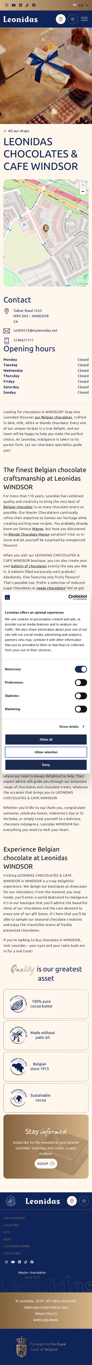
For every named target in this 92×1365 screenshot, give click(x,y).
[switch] (81, 682)
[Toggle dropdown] (87, 5)
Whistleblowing (46, 1320)
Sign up (42, 1164)
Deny (46, 765)
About (7, 1239)
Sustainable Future (16, 1246)
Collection (11, 1225)
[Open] (84, 19)
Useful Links (11, 1253)
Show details (69, 726)
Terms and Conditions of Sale (46, 1308)
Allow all (46, 739)
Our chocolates (14, 1218)
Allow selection (46, 752)
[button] (46, 228)
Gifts (6, 1232)
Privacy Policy (46, 1314)
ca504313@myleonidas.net (35, 330)
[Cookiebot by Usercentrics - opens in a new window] (68, 597)
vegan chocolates (50, 588)
